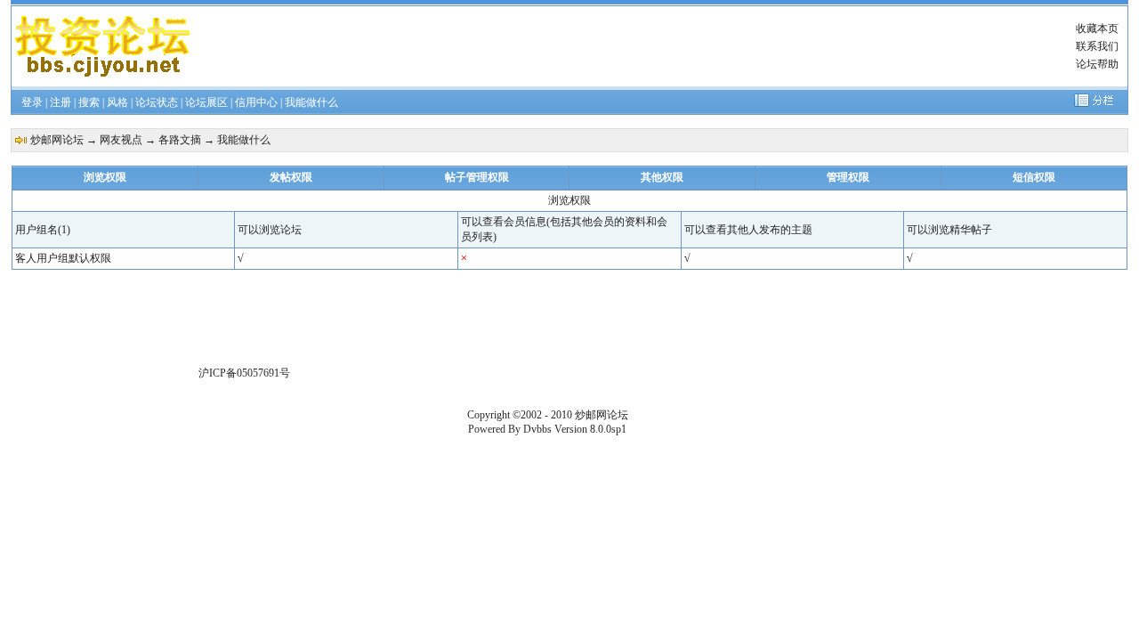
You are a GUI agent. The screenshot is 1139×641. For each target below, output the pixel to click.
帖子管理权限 (477, 177)
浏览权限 (105, 177)
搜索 (89, 102)
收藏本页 (1097, 28)
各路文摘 (179, 140)
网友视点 (121, 140)
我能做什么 (311, 102)
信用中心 (256, 102)
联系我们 (1097, 46)
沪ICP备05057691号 (244, 373)
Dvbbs (537, 429)
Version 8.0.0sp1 (590, 429)
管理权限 (848, 177)
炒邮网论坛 (57, 140)
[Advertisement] (625, 46)
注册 (60, 102)
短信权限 (1034, 177)
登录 (32, 102)
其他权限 (662, 177)
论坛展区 (206, 102)
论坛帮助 (1097, 64)
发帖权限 (291, 177)
